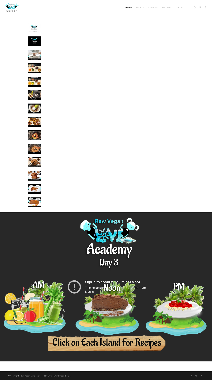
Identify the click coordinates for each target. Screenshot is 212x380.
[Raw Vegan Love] (11, 7)
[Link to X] (195, 7)
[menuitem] (128, 7)
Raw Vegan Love (28, 376)
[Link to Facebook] (205, 7)
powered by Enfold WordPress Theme (54, 376)
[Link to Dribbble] (200, 7)
